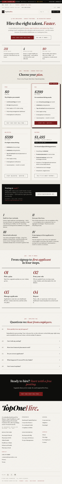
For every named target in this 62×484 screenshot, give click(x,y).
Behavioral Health (7, 445)
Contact (44, 442)
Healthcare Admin (7, 442)
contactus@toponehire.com (13, 200)
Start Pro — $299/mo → (45, 123)
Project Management (27, 440)
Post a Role (56, 11)
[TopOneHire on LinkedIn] (8, 474)
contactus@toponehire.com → (46, 194)
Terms (3, 462)
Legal (44, 417)
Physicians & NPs (6, 438)
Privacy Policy (47, 468)
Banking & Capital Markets (29, 420)
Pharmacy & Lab (6, 448)
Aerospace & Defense (28, 438)
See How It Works (42, 37)
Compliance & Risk (27, 427)
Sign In (44, 11)
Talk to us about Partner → (46, 175)
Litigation (44, 422)
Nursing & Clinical (7, 435)
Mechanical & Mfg (27, 435)
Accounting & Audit (27, 425)
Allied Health (5, 440)
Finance (25, 417)
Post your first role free (22, 37)
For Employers (46, 440)
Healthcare (7, 432)
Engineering (27, 432)
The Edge (44, 437)
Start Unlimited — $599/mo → (16, 175)
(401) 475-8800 (6, 454)
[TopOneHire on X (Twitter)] (11, 474)
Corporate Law (46, 420)
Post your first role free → (16, 123)
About (44, 434)
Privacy (4, 459)
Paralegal (45, 425)
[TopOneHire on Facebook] (15, 474)
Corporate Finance (27, 422)
